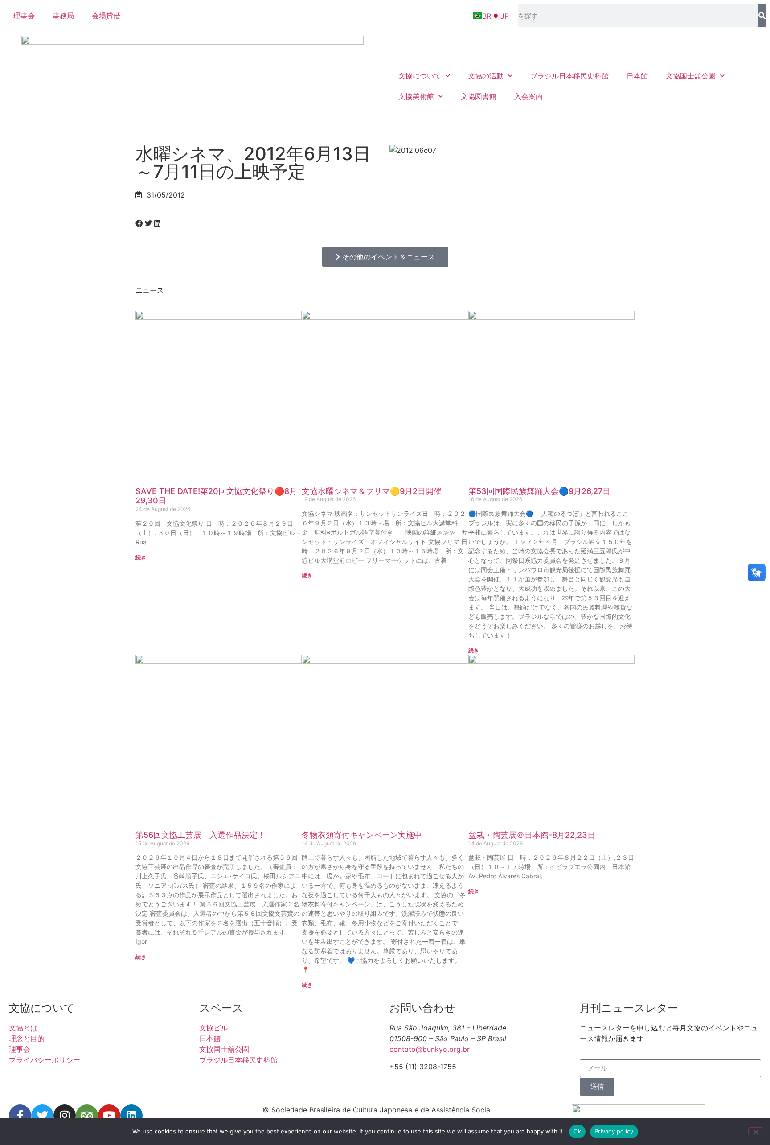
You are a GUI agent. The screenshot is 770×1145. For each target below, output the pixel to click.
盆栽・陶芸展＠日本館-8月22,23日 (531, 835)
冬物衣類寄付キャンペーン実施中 (362, 835)
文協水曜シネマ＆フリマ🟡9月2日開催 (372, 491)
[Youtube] (109, 1115)
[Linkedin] (131, 1115)
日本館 (637, 75)
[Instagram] (64, 1115)
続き (140, 557)
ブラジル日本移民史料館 (569, 75)
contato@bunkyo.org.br (429, 1049)
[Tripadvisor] (87, 1115)
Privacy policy (614, 1131)
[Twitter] (42, 1115)
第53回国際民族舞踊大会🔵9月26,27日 (539, 491)
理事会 (24, 15)
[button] (139, 223)
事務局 (63, 15)
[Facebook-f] (20, 1115)
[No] (755, 1131)
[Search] (762, 15)
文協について (419, 75)
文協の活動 (486, 75)
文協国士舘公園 (691, 75)
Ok (577, 1131)
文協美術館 (416, 96)
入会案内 (528, 96)
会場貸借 (106, 15)
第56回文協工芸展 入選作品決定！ (200, 835)
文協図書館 (478, 96)
